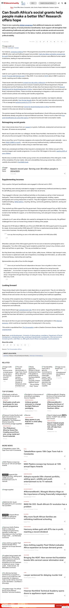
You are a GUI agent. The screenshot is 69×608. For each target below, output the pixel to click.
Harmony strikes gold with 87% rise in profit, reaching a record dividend (44, 530)
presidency (44, 335)
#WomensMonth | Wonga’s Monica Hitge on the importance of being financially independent (45, 493)
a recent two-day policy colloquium (34, 82)
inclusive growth (7, 339)
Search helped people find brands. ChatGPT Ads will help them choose (55, 426)
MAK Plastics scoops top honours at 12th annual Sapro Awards (42, 465)
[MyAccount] (65, 3)
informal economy (56, 337)
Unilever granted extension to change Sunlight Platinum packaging (33, 405)
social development (16, 335)
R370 (46, 76)
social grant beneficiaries (32, 337)
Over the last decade (25, 100)
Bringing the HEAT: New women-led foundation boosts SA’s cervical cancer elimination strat (45, 558)
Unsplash (17, 47)
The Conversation (28, 327)
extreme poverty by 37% (23, 102)
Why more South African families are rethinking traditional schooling (40, 518)
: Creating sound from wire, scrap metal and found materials (11, 432)
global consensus (26, 25)
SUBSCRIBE (59, 605)
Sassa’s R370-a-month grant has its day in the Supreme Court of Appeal (8, 375)
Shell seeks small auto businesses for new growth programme (11, 404)
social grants (45, 337)
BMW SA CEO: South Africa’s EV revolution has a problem (45, 505)
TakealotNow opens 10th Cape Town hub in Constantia (43, 452)
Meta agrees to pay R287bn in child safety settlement (33, 422)
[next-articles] (65, 369)
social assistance (53, 339)
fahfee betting (18, 202)
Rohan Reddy (10, 47)
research (28, 127)
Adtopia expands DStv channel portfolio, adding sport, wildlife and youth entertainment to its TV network (42, 479)
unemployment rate (25, 310)
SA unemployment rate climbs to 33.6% (61, 373)
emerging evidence (17, 52)
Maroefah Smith (27, 496)
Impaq (25, 521)
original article (6, 329)
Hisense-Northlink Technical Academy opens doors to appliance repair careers (44, 592)
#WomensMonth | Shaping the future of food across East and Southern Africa (55, 405)
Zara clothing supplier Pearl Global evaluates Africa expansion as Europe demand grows (44, 546)
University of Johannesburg (31, 335)
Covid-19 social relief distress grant (13, 76)
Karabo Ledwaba (29, 410)
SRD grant (26, 339)
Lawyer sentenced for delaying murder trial (43, 575)
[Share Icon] (65, 456)
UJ (21, 339)
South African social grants (38, 339)
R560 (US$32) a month (13, 142)
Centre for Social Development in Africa (36, 107)
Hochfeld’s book (23, 162)
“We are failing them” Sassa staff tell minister (34, 386)
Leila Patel (6, 41)
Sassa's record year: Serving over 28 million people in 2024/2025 (34, 170)
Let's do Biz (65, 607)
